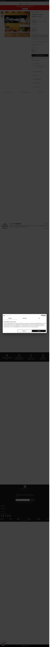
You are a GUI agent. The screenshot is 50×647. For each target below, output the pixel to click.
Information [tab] (25, 318)
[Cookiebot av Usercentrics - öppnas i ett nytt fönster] (41, 315)
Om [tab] (39, 318)
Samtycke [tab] (10, 318)
